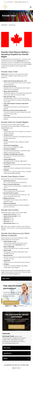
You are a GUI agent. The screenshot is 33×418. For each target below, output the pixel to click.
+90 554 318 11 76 (10, 2)
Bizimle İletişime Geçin (10, 302)
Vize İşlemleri (4, 25)
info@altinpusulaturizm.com (22, 2)
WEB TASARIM (18, 368)
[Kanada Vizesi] (16, 39)
